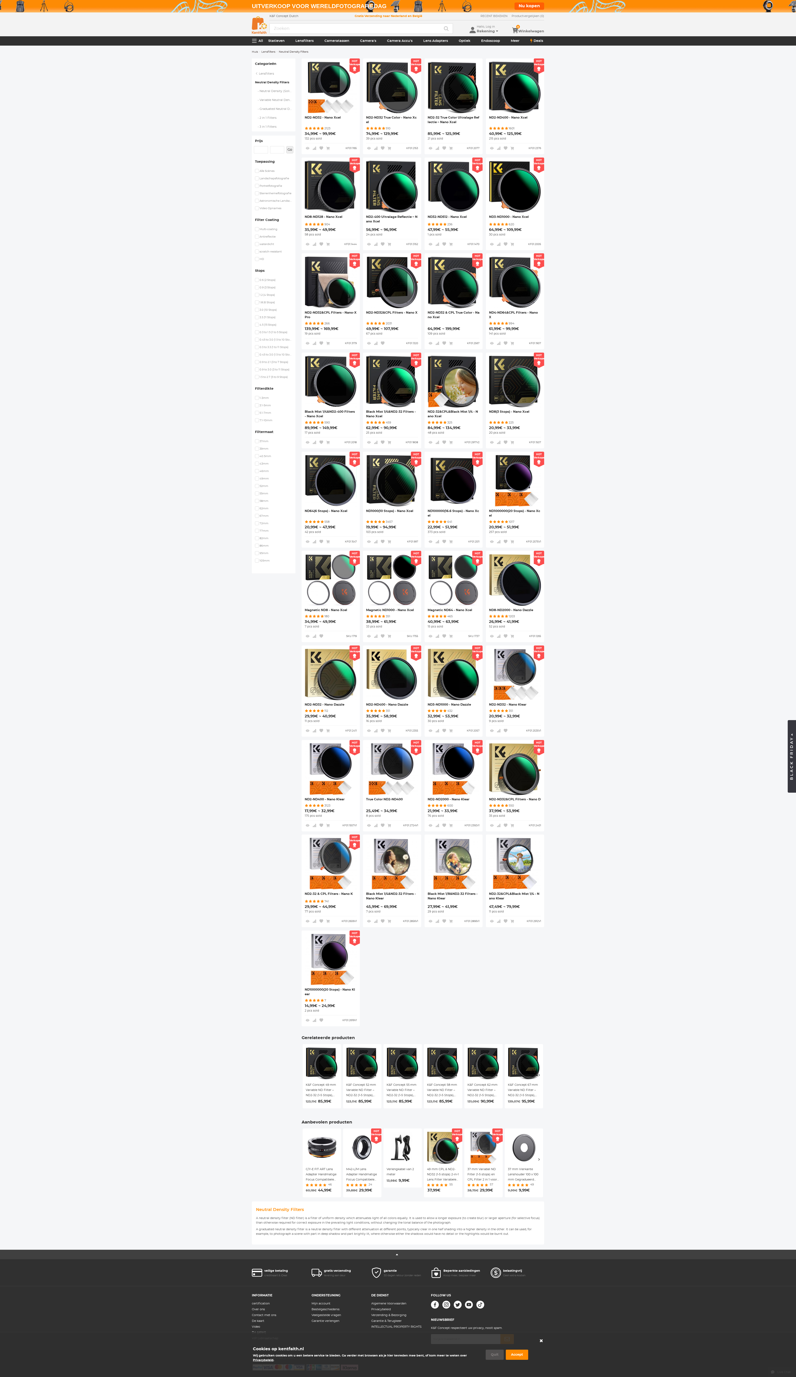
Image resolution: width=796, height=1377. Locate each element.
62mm (264, 508)
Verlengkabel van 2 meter (400, 1172)
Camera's (368, 40)
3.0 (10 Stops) (268, 310)
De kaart (258, 1321)
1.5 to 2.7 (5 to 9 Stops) (274, 377)
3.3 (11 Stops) (267, 317)
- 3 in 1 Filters (266, 126)
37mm (264, 441)
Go (290, 149)
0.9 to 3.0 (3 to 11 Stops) (274, 369)
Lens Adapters (435, 40)
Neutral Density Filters (272, 82)
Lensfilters (304, 40)
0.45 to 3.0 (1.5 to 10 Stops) (276, 339)
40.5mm (265, 456)
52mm (264, 486)
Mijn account (321, 1303)
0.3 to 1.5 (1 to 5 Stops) (273, 332)
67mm (264, 516)
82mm (264, 538)
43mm (264, 463)
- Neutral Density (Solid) (273, 91)
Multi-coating (268, 229)
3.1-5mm (265, 405)
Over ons (258, 1309)
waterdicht (267, 244)
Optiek (464, 40)
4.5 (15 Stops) (268, 325)
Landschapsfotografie (274, 178)
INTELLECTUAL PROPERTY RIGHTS (396, 1326)
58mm (264, 501)
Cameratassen (336, 40)
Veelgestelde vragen (326, 1315)
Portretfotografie (271, 186)
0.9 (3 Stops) (267, 287)
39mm (264, 449)
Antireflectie (268, 236)
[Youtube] (469, 1305)
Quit (495, 1354)
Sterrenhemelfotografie (275, 193)
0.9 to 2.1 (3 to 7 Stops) (274, 362)
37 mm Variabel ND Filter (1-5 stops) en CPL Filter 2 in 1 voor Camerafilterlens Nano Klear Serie (482, 1175)
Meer (515, 40)
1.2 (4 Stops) (267, 295)
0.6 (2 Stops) (267, 280)
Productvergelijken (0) (528, 16)
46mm (264, 471)
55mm (264, 493)
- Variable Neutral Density (275, 100)
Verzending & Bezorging (388, 1315)
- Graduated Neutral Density (275, 109)
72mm (264, 523)
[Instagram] (446, 1305)
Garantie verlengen (325, 1321)
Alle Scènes (267, 171)
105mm (265, 560)
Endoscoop (490, 40)
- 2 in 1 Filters (266, 117)
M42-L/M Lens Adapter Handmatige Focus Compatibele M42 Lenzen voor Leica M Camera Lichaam (361, 1175)
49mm (264, 478)
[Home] (259, 25)
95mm (264, 553)
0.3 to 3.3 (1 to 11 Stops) (274, 347)
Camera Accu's (400, 40)
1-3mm (264, 398)
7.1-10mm (266, 420)
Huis (255, 52)
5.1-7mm (265, 413)
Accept (517, 1354)
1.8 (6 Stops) (267, 302)
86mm (264, 546)
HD (262, 259)
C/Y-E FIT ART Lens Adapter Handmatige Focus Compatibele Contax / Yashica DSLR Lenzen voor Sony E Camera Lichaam (321, 1175)
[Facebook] (435, 1305)
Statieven (276, 40)
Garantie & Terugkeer (386, 1321)
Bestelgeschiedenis (326, 1309)
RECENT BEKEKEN (494, 16)
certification (261, 1303)
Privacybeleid (381, 1309)
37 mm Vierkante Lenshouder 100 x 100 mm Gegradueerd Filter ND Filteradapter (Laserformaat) (523, 1175)
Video (256, 1326)
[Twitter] (458, 1305)
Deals (538, 40)
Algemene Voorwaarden (388, 1303)
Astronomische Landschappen (276, 201)
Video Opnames (270, 208)
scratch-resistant (271, 251)
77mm (264, 531)
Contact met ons (264, 1315)
